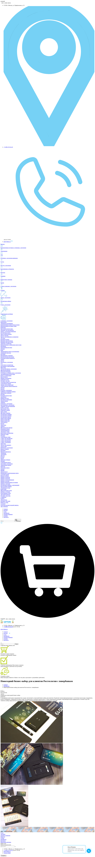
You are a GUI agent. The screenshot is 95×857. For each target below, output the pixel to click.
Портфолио (6, 513)
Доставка (3, 834)
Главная (6, 509)
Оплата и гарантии (5, 835)
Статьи (2, 838)
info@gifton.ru (7, 241)
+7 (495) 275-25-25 (8, 850)
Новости (3, 836)
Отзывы (6, 515)
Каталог (6, 510)
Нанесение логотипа (6, 842)
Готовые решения (8, 514)
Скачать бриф (7, 853)
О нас (5, 511)
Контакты (6, 517)
